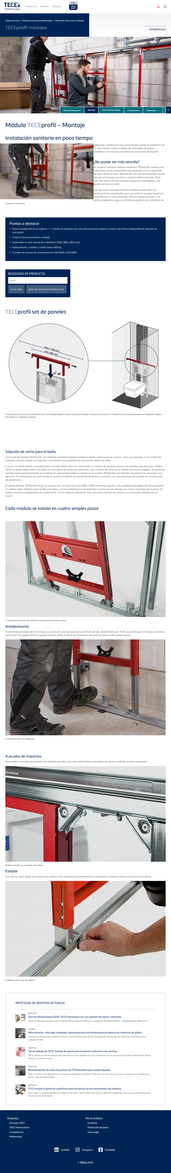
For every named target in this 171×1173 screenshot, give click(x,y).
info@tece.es (157, 29)
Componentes (133, 110)
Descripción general (72, 110)
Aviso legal (93, 1132)
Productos (31, 6)
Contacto (92, 1123)
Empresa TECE (17, 1123)
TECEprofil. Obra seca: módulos (69, 20)
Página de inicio (12, 20)
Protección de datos (98, 1127)
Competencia (16, 1132)
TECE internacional (19, 1127)
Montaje (91, 110)
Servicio (44, 6)
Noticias (57, 6)
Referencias (15, 1136)
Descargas (152, 110)
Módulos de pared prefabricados (37, 20)
